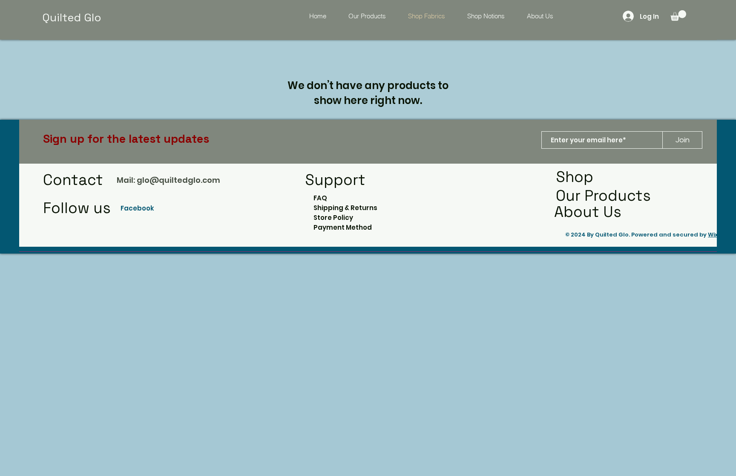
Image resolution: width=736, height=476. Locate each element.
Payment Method (342, 227)
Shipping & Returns (345, 207)
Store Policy (333, 217)
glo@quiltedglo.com (178, 180)
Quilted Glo (71, 17)
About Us (587, 211)
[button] (678, 15)
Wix (713, 235)
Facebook (138, 208)
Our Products (603, 195)
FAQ (320, 197)
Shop (574, 176)
